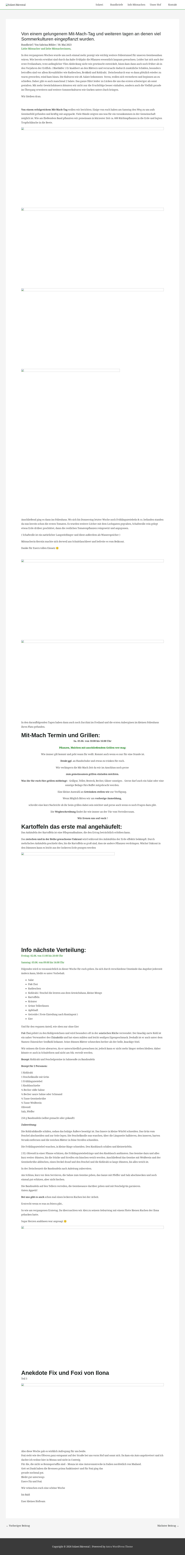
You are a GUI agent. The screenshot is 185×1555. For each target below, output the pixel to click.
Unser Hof (155, 4)
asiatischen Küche (109, 1033)
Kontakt (172, 4)
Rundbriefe (116, 4)
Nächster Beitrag (168, 1525)
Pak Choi (26, 1033)
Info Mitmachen (136, 4)
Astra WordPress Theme (119, 1546)
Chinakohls (57, 1037)
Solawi (99, 4)
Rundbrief (27, 44)
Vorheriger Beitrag (18, 1525)
